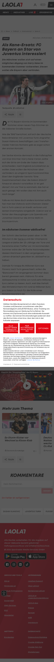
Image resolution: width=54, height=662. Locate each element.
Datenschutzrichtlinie (21, 364)
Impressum (7, 364)
